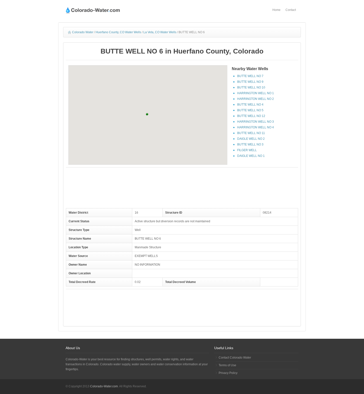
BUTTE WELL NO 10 (251, 87)
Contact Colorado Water (235, 357)
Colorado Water (82, 32)
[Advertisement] (182, 186)
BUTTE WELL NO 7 (250, 76)
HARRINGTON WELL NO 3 (255, 121)
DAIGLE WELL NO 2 (251, 139)
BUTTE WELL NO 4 (250, 104)
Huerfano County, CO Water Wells (118, 32)
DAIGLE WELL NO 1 (251, 156)
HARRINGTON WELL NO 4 (255, 127)
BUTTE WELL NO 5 (250, 110)
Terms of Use (227, 365)
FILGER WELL (247, 150)
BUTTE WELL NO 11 (251, 133)
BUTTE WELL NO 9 (250, 82)
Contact (291, 10)
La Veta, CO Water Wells (159, 32)
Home (276, 10)
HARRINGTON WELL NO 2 (255, 99)
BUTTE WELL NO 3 (250, 144)
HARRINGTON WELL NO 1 (255, 93)
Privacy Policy (228, 373)
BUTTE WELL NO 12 (251, 116)
